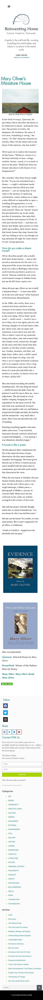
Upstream (7, 657)
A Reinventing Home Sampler (19, 936)
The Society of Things (16, 977)
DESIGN (11, 817)
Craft (10, 915)
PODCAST (12, 875)
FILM (10, 833)
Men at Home (13, 948)
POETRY (11, 879)
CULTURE (12, 813)
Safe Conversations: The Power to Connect (24, 969)
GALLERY (12, 838)
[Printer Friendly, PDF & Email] (7, 684)
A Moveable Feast (15, 940)
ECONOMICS (13, 821)
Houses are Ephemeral (17, 960)
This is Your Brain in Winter (18, 964)
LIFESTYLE (12, 854)
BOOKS (11, 800)
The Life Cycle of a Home (18, 927)
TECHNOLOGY (14, 899)
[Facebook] (5, 705)
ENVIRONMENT (14, 829)
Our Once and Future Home (18, 981)
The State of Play (15, 923)
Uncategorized (14, 904)
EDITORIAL (12, 825)
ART (9, 796)
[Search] (39, 987)
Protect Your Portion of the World (21, 973)
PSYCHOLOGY (13, 883)
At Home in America (16, 944)
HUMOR (11, 846)
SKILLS (11, 891)
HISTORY (11, 842)
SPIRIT (10, 895)
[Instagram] (5, 719)
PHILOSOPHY (13, 871)
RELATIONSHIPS (14, 887)
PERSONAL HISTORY (16, 866)
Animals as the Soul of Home (19, 952)
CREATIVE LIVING (15, 809)
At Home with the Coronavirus (19, 956)
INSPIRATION (13, 850)
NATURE (11, 862)
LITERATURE (13, 858)
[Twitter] (5, 712)
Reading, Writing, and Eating (19, 931)
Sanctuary (12, 919)
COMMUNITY (13, 805)
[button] (9, 6)
